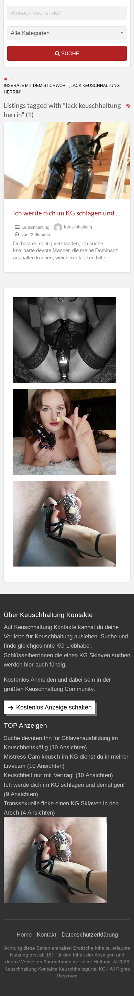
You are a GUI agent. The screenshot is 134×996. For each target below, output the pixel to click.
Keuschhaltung (35, 227)
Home (24, 934)
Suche (69, 53)
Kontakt (46, 934)
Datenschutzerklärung (90, 934)
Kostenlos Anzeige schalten (54, 707)
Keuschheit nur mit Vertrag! (39, 775)
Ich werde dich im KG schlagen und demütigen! (64, 785)
